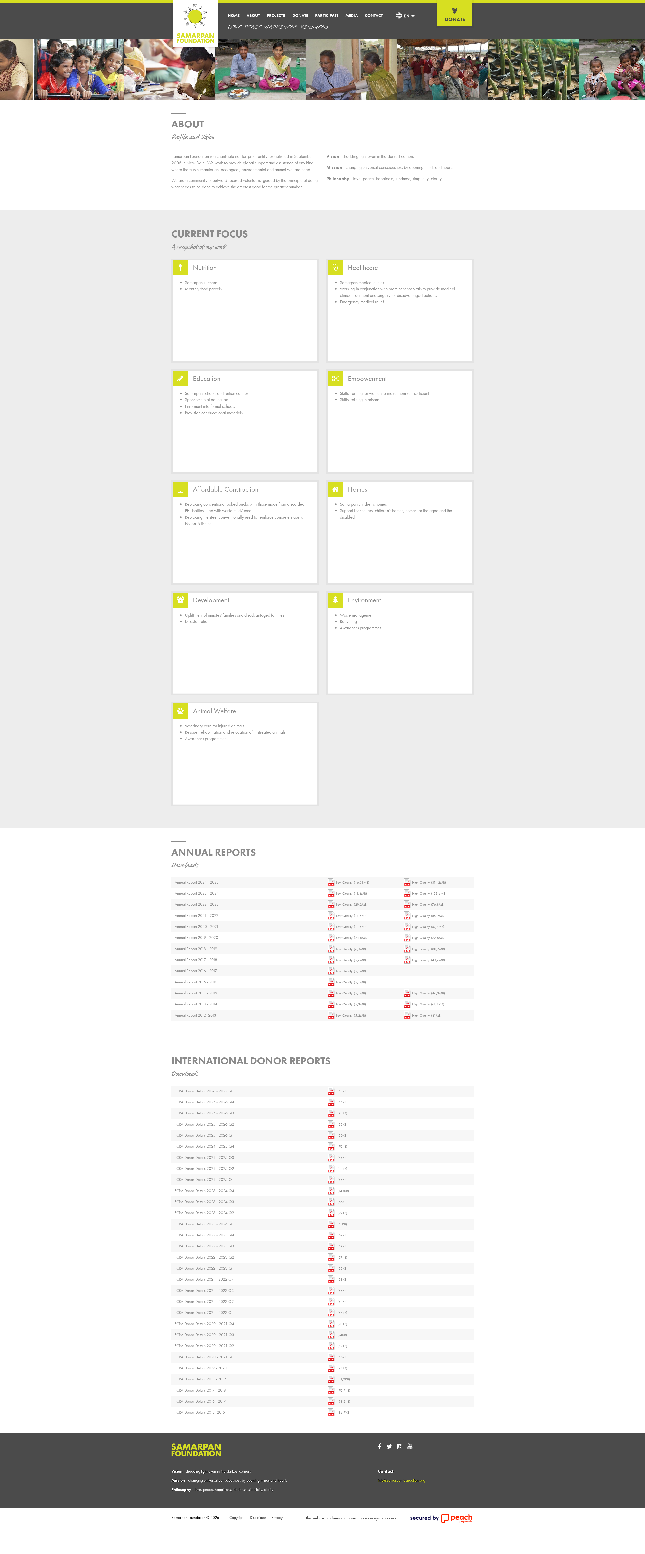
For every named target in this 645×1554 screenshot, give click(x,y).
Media (351, 15)
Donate (300, 15)
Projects (276, 15)
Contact (374, 15)
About (253, 15)
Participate (326, 15)
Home (234, 15)
